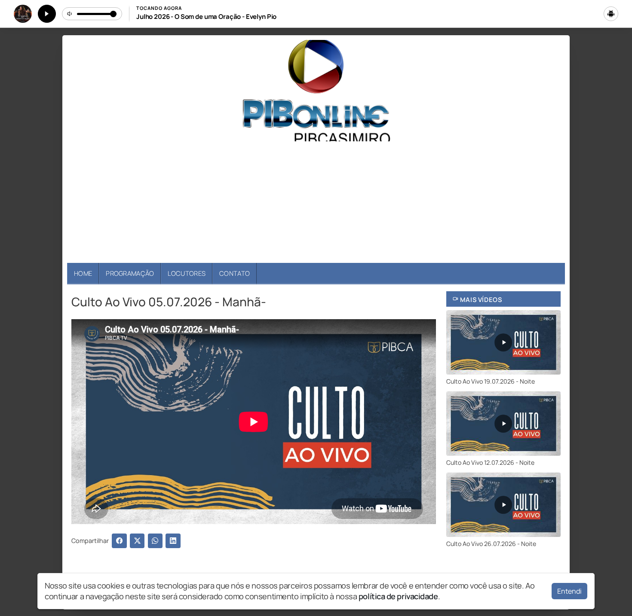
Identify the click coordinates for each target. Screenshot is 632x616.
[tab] (308, 249)
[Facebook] (119, 541)
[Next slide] (553, 202)
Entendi (569, 591)
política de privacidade (398, 596)
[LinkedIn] (173, 541)
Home (83, 273)
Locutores (187, 273)
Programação (130, 273)
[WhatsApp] (155, 541)
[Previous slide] (78, 202)
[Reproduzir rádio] (47, 14)
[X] (137, 541)
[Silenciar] (70, 13)
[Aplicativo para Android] (611, 13)
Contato (234, 273)
